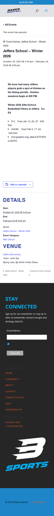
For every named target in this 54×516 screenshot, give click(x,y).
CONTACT (10, 391)
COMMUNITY (12, 379)
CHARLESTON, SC (14, 397)
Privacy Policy (39, 501)
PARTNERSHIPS (13, 409)
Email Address (13, 330)
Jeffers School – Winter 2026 (16, 230)
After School (9, 239)
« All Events (9, 24)
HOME (8, 372)
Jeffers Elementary (12, 254)
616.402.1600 (12, 422)
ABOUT (9, 385)
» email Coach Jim (14, 425)
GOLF (8, 403)
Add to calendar (18, 184)
